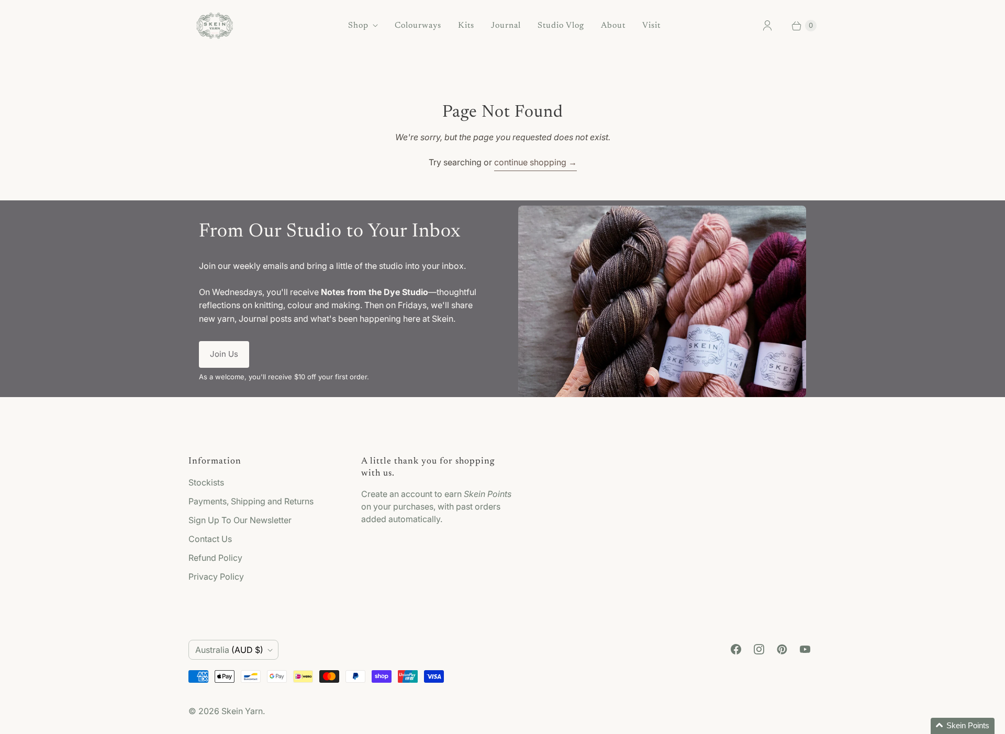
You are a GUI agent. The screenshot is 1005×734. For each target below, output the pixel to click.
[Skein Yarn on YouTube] (805, 649)
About (613, 25)
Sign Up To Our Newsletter (240, 520)
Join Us (224, 354)
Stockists (206, 482)
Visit (651, 25)
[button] (963, 726)
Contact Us (210, 539)
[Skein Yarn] (214, 25)
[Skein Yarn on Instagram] (758, 649)
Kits (466, 25)
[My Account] (767, 25)
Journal (506, 25)
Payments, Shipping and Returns (251, 501)
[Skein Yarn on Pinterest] (782, 649)
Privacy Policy (216, 576)
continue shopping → (535, 162)
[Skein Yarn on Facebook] (735, 649)
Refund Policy (215, 557)
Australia (229, 650)
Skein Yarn (242, 711)
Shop (358, 25)
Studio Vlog (561, 25)
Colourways (418, 25)
